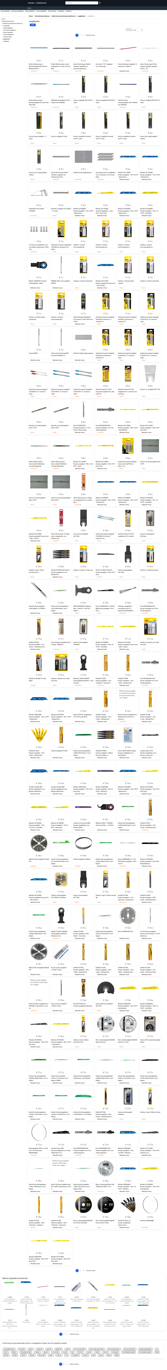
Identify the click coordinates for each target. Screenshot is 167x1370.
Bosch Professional (114, 1349)
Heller (89, 1352)
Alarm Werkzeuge (9, 1349)
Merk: (32, 25)
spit (67, 1355)
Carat (6, 1352)
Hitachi (105, 1352)
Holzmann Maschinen (129, 1352)
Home (29, 8)
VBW (93, 1355)
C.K (157, 1349)
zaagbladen (61, 11)
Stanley (85, 1355)
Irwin (157, 1352)
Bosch (67, 1349)
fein (72, 1352)
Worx (116, 1355)
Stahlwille (75, 1355)
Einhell (46, 1352)
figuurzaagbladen (30, 11)
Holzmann (115, 1352)
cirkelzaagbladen (5, 11)
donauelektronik (26, 1352)
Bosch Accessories (79, 1349)
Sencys (59, 1355)
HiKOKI (97, 1352)
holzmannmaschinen (145, 1352)
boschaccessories (129, 1349)
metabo (32, 1355)
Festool (80, 1352)
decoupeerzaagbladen (17, 11)
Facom (65, 1352)
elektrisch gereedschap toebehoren (13, 23)
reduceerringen (52, 11)
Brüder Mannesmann (145, 1349)
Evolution (55, 1352)
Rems (50, 1355)
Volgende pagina (90, 35)
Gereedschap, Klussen (8, 21)
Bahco (31, 1349)
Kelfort (6, 1355)
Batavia (49, 1349)
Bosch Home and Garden (96, 1349)
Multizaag (42, 1355)
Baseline (39, 1349)
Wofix (109, 1355)
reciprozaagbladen (41, 11)
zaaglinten (68, 11)
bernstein (58, 1349)
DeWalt (14, 1352)
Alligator (21, 1349)
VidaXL (101, 1355)
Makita (23, 1355)
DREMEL (37, 1352)
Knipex (15, 1355)
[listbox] (134, 30)
